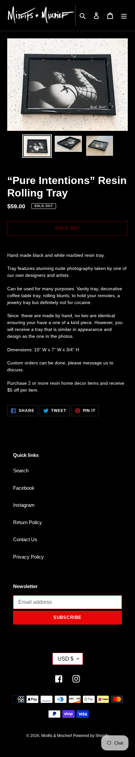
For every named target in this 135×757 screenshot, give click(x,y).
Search (21, 470)
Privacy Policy (28, 557)
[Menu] (124, 16)
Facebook (23, 488)
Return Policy (27, 522)
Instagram (24, 505)
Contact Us (25, 539)
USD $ (65, 659)
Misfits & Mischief (56, 735)
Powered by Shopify (91, 735)
